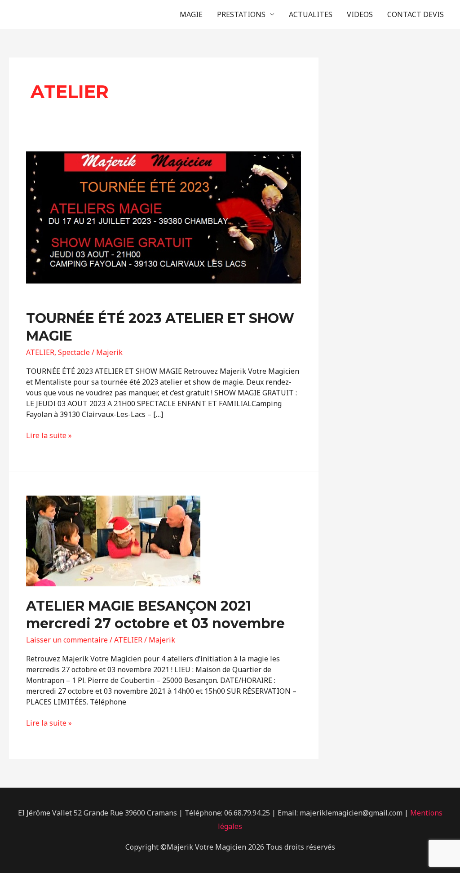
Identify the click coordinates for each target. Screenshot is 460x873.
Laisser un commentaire (67, 640)
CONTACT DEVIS (415, 14)
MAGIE (191, 14)
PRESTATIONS (241, 14)
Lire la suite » (49, 435)
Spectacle (74, 352)
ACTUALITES (310, 14)
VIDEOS (360, 14)
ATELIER (40, 352)
